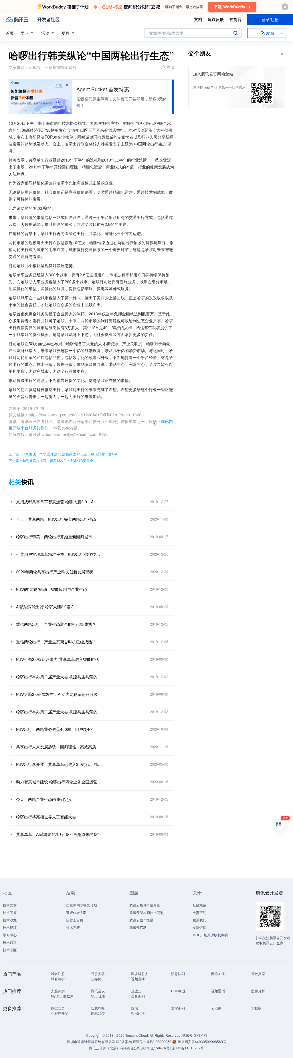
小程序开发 (59, 1013)
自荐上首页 (74, 919)
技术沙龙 (10, 919)
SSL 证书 (98, 995)
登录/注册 (270, 19)
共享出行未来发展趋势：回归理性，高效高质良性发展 (59, 747)
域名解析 (58, 978)
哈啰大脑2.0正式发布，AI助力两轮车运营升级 (57, 694)
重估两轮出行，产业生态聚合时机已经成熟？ (56, 624)
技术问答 (10, 912)
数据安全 (58, 1007)
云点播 (216, 1007)
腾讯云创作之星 (141, 919)
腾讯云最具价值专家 (144, 904)
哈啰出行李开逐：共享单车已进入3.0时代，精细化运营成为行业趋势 (59, 764)
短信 (134, 1007)
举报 (170, 66)
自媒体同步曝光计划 (81, 904)
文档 (198, 19)
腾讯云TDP (137, 927)
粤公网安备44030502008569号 (202, 1041)
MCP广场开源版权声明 (210, 934)
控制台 (235, 19)
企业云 (136, 990)
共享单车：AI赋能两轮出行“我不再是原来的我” (57, 834)
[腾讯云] (17, 19)
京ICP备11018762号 (188, 1047)
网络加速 (218, 973)
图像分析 (258, 990)
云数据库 (258, 973)
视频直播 (138, 978)
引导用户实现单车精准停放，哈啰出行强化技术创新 (59, 554)
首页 (10, 33)
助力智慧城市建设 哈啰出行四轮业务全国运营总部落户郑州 (59, 782)
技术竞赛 (73, 927)
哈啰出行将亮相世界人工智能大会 (46, 817)
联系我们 (199, 919)
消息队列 (178, 973)
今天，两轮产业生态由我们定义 (44, 799)
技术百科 (10, 942)
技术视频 (10, 927)
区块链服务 (139, 973)
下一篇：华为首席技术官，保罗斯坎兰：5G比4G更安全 (51, 460)
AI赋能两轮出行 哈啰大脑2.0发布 (45, 606)
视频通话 (218, 990)
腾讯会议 (98, 990)
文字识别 (178, 1007)
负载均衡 (98, 1007)
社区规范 (199, 904)
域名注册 (58, 973)
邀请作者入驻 (76, 912)
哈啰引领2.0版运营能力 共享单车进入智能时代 (57, 659)
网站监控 (98, 1013)
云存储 (96, 978)
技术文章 (10, 904)
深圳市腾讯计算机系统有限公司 (91, 1041)
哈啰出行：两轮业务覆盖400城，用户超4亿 (54, 729)
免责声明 (199, 912)
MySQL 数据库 (62, 995)
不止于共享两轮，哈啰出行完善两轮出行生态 (56, 519)
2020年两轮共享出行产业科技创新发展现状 (54, 571)
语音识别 (138, 995)
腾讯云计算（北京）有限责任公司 (114, 1047)
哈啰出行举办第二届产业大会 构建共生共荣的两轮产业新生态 (59, 677)
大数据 (256, 1007)
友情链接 (199, 927)
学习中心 (10, 934)
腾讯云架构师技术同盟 (146, 912)
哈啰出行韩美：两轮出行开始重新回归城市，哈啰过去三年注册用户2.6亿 (59, 536)
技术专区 (10, 949)
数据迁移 (138, 1013)
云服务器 (98, 973)
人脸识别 (58, 990)
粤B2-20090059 (159, 1041)
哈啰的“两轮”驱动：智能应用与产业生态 (51, 589)
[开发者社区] (48, 19)
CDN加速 (178, 990)
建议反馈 (216, 19)
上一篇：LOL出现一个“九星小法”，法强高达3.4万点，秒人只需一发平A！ (65, 453)
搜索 (235, 33)
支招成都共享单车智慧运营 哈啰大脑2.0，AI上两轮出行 (59, 501)
